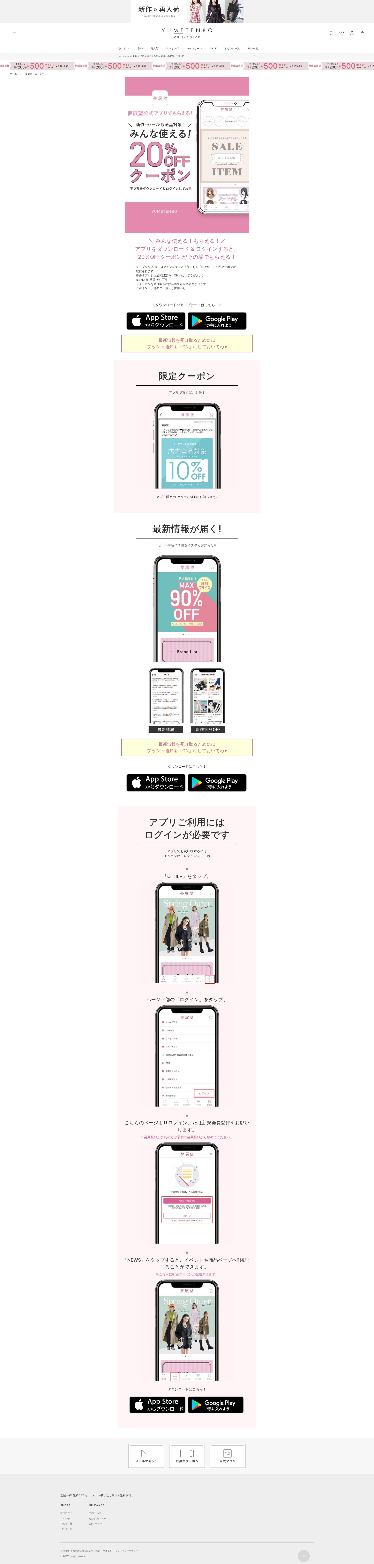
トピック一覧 (232, 48)
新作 (140, 48)
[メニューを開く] (14, 33)
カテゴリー (193, 48)
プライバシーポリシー (127, 1550)
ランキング (172, 48)
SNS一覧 (253, 48)
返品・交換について (98, 1518)
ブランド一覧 (66, 1523)
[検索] (331, 33)
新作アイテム (66, 1513)
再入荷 (154, 48)
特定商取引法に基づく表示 (86, 1550)
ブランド (121, 48)
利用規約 (107, 1550)
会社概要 (64, 1550)
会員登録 (177, 284)
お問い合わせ (95, 1523)
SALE (213, 48)
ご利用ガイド (95, 1513)
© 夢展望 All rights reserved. (73, 1556)
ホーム (13, 73)
